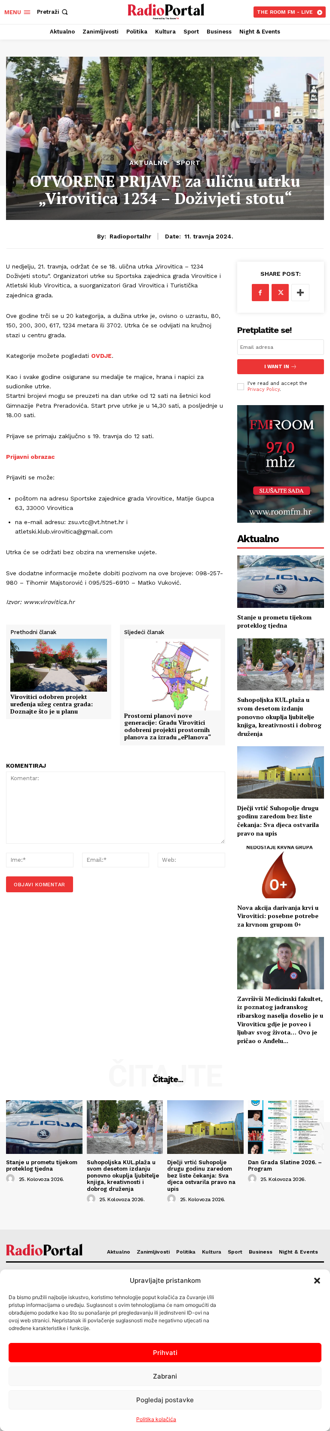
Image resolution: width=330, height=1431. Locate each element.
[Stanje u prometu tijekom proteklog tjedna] (280, 581)
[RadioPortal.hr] (166, 11)
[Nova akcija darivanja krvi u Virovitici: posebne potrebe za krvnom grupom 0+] (280, 872)
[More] (300, 292)
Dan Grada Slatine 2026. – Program (285, 1165)
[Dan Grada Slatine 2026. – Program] (286, 1126)
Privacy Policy (264, 389)
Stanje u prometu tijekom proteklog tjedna (274, 621)
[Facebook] (260, 292)
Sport (188, 163)
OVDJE (101, 355)
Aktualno (148, 163)
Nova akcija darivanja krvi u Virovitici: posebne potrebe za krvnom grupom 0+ (277, 915)
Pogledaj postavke (165, 1400)
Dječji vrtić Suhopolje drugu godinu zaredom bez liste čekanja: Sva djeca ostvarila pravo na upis (278, 820)
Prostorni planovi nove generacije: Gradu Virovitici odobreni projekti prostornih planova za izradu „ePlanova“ (167, 726)
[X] (280, 292)
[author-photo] (11, 1179)
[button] (317, 1280)
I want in (276, 366)
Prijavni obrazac (30, 456)
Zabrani (165, 1376)
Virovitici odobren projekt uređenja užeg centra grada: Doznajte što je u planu (51, 704)
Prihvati (165, 1353)
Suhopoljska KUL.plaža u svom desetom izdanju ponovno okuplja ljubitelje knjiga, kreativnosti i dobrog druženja (279, 716)
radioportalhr (130, 236)
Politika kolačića (156, 1419)
